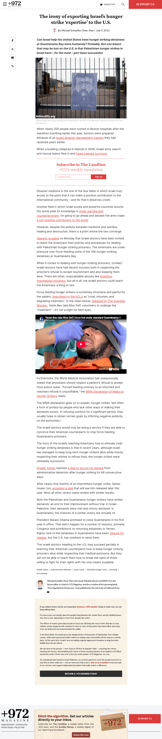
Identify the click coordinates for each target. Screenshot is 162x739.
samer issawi (79, 569)
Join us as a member (99, 663)
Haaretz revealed (48, 238)
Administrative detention (61, 569)
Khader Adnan (46, 468)
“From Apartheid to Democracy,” (61, 587)
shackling (113, 569)
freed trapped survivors (91, 153)
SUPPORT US (145, 4)
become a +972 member (87, 607)
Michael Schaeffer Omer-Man (78, 30)
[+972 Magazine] (14, 6)
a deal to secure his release (86, 468)
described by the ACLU (67, 296)
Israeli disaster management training (80, 137)
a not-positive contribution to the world (62, 220)
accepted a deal (62, 488)
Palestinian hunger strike (97, 569)
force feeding (42, 573)
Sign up (98, 177)
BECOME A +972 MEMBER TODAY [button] (81, 673)
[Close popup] (125, 712)
